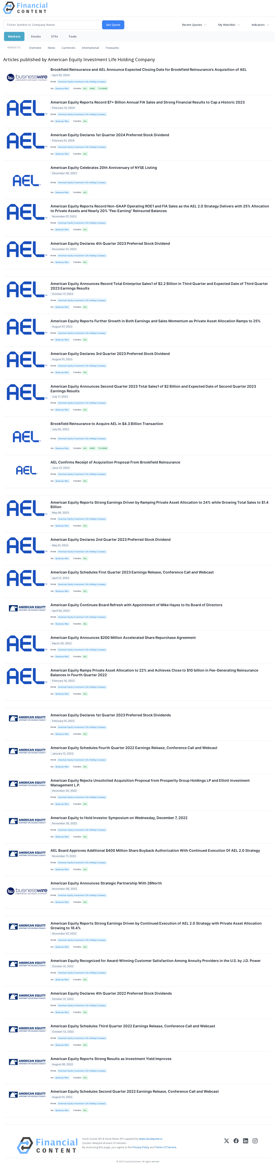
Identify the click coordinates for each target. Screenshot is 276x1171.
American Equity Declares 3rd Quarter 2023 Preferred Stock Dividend (110, 354)
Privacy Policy (141, 1147)
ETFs (54, 36)
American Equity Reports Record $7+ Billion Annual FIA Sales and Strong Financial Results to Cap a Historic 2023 (148, 102)
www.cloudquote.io (150, 1139)
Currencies (68, 48)
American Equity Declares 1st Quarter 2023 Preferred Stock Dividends (111, 715)
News (51, 48)
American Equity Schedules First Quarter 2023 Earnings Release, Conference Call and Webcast (132, 572)
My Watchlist (226, 25)
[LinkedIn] (245, 1145)
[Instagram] (255, 1145)
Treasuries (112, 48)
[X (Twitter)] (226, 1145)
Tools (72, 36)
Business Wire (62, 88)
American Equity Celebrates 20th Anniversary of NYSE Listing (104, 167)
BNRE (92, 88)
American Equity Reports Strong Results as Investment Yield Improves (111, 1059)
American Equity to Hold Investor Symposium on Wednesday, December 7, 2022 (119, 818)
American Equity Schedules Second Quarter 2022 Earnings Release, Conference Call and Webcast (135, 1091)
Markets (14, 36)
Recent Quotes (192, 25)
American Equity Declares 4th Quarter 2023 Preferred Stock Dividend (110, 243)
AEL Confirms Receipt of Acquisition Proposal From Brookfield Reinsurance (115, 462)
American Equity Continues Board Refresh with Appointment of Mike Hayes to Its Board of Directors (136, 605)
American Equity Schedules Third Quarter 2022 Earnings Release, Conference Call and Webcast (133, 1026)
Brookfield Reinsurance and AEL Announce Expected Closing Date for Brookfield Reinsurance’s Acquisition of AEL (149, 69)
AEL (85, 88)
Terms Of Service (165, 1147)
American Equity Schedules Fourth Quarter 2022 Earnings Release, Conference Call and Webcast (134, 748)
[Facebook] (236, 1145)
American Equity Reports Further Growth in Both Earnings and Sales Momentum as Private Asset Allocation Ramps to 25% (156, 321)
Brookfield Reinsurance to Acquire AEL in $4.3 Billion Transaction (107, 424)
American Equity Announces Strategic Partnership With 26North (106, 883)
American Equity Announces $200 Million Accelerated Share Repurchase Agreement (123, 637)
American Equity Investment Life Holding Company (82, 82)
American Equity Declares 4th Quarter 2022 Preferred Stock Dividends (111, 993)
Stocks (36, 36)
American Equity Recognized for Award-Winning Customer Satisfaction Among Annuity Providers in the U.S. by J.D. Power (156, 961)
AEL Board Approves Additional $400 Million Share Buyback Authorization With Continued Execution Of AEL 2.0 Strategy (155, 850)
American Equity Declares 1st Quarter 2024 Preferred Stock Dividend (110, 135)
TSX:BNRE (102, 88)
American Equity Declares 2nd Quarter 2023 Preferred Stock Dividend (111, 539)
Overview (35, 48)
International (90, 48)
